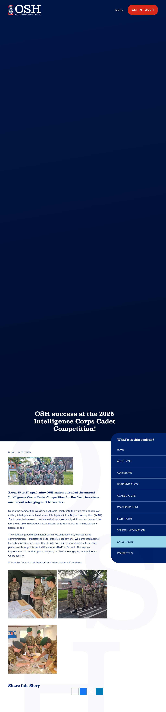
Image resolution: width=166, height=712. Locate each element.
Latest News (25, 452)
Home (11, 452)
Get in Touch (143, 10)
